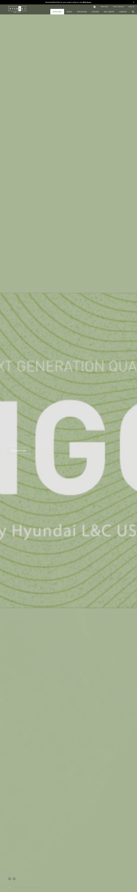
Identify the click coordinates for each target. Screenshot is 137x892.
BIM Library (87, 2)
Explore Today (19, 474)
